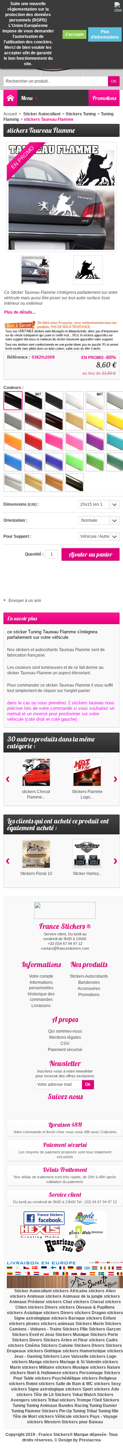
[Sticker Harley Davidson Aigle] (87, 854)
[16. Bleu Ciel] (13, 462)
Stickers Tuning (81, 114)
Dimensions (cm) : (21, 504)
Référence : (18, 357)
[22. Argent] (13, 482)
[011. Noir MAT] (33, 400)
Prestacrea (90, 1440)
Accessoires (89, 988)
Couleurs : (13, 387)
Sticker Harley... (87, 873)
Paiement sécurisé (65, 1049)
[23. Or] (33, 482)
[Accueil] (10, 98)
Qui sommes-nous (65, 1031)
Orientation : (15, 520)
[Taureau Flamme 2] (35, 270)
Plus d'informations (105, 34)
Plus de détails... (20, 312)
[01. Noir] (13, 400)
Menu (26, 98)
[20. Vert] (95, 462)
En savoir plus (22, 618)
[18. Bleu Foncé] (54, 462)
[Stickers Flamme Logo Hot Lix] (87, 772)
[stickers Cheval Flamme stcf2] (36, 772)
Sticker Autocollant (41, 114)
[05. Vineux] (33, 421)
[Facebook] (59, 1106)
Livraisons (41, 1005)
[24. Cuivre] (54, 482)
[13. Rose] (74, 441)
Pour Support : (17, 536)
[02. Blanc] (74, 400)
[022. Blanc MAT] (95, 400)
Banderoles (89, 982)
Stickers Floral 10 (36, 873)
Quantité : (34, 554)
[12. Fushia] (54, 441)
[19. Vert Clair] (74, 462)
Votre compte (41, 976)
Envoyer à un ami (25, 600)
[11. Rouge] (33, 441)
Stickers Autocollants (89, 976)
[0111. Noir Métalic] (54, 400)
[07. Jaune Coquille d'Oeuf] (74, 421)
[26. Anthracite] (74, 482)
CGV (64, 1043)
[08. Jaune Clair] (95, 421)
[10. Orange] (13, 441)
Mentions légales (65, 1037)
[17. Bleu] (33, 462)
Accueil (10, 114)
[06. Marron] (54, 421)
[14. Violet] (95, 441)
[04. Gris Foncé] (13, 421)
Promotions (104, 98)
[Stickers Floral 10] (36, 854)
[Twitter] (71, 1106)
